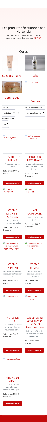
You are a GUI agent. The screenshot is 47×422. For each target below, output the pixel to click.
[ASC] (18, 113)
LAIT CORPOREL (34, 211)
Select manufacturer (33, 108)
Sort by (5, 108)
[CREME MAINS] (34, 250)
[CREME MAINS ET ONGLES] (12, 196)
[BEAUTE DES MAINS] (12, 143)
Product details (12, 183)
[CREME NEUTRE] (12, 250)
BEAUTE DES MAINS (13, 158)
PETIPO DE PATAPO (12, 379)
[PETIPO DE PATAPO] (12, 363)
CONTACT (37, 38)
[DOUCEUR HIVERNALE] (34, 143)
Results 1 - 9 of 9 (8, 119)
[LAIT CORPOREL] (34, 196)
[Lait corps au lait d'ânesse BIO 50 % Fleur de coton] (34, 303)
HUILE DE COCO (12, 319)
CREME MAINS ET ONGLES (12, 213)
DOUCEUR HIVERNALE (34, 158)
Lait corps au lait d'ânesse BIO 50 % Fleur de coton (34, 322)
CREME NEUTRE (12, 265)
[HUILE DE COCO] (12, 303)
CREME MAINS (34, 265)
